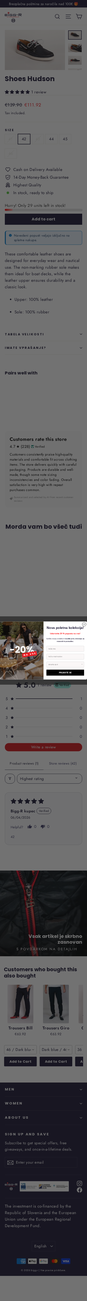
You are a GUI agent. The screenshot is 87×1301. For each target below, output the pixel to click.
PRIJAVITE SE (65, 673)
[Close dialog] (84, 624)
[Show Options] (82, 664)
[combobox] (64, 664)
